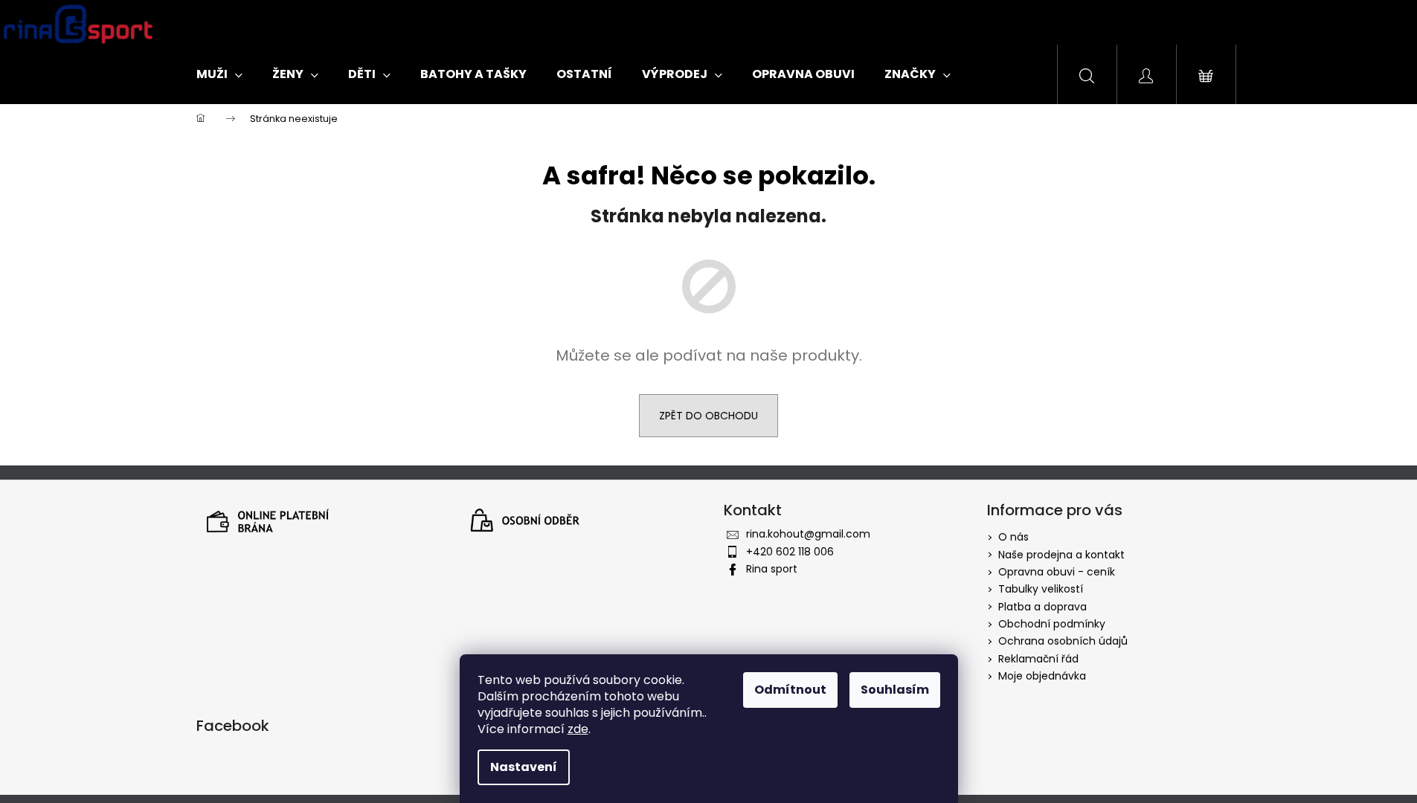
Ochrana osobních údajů (1063, 640)
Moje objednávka (1042, 675)
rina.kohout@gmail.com (808, 533)
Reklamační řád (1038, 658)
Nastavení (523, 766)
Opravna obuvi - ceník (1056, 571)
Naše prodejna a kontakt (1061, 554)
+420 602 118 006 (790, 551)
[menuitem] (219, 74)
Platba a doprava (1042, 606)
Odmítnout (790, 689)
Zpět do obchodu (708, 415)
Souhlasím (895, 689)
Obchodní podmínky (1051, 623)
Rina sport (771, 568)
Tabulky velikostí (1040, 588)
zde (578, 729)
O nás (1013, 536)
